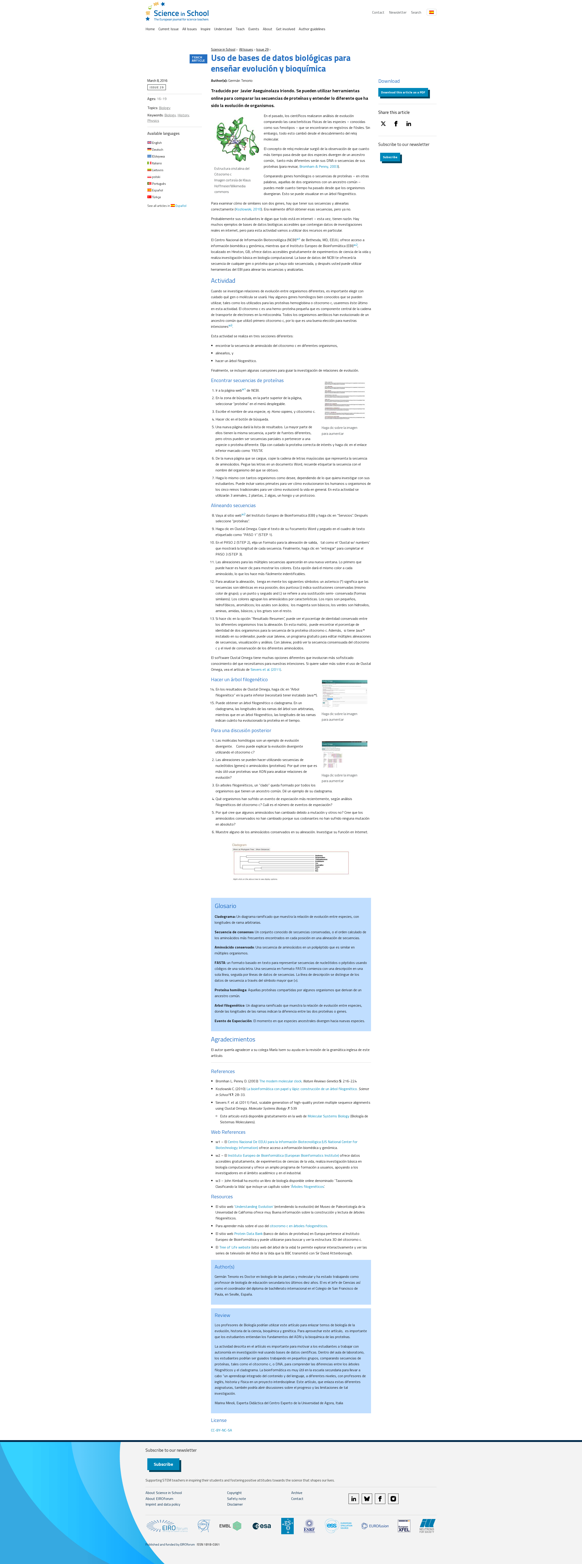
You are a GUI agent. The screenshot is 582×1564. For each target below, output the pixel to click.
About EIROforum (159, 1498)
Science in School (223, 49)
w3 (230, 325)
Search (416, 12)
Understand (223, 29)
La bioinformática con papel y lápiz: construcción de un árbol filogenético (301, 1088)
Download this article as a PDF (403, 92)
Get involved (285, 29)
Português (158, 183)
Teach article (198, 59)
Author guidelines (312, 29)
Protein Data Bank (248, 1233)
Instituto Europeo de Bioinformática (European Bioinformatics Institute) (283, 1155)
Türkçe (156, 197)
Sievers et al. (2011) (266, 669)
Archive (296, 1492)
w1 (244, 389)
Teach (240, 29)
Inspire (206, 29)
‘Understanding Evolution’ (253, 1206)
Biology (165, 107)
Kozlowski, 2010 (248, 209)
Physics (153, 120)
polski (155, 176)
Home (150, 29)
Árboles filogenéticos (307, 1186)
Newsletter (397, 12)
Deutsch (157, 149)
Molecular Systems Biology (328, 1116)
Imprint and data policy (163, 1504)
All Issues (189, 29)
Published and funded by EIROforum (170, 1544)
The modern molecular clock (280, 1081)
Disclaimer (235, 1504)
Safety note (236, 1498)
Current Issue (168, 29)
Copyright (234, 1492)
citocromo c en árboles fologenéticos (298, 1226)
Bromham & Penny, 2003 (318, 166)
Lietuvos (157, 170)
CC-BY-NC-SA (221, 1430)
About (267, 29)
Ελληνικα (158, 156)
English (156, 142)
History (183, 115)
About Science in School (164, 1492)
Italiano (156, 163)
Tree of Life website (235, 1247)
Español (157, 190)
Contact (378, 12)
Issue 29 (262, 49)
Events (253, 29)
